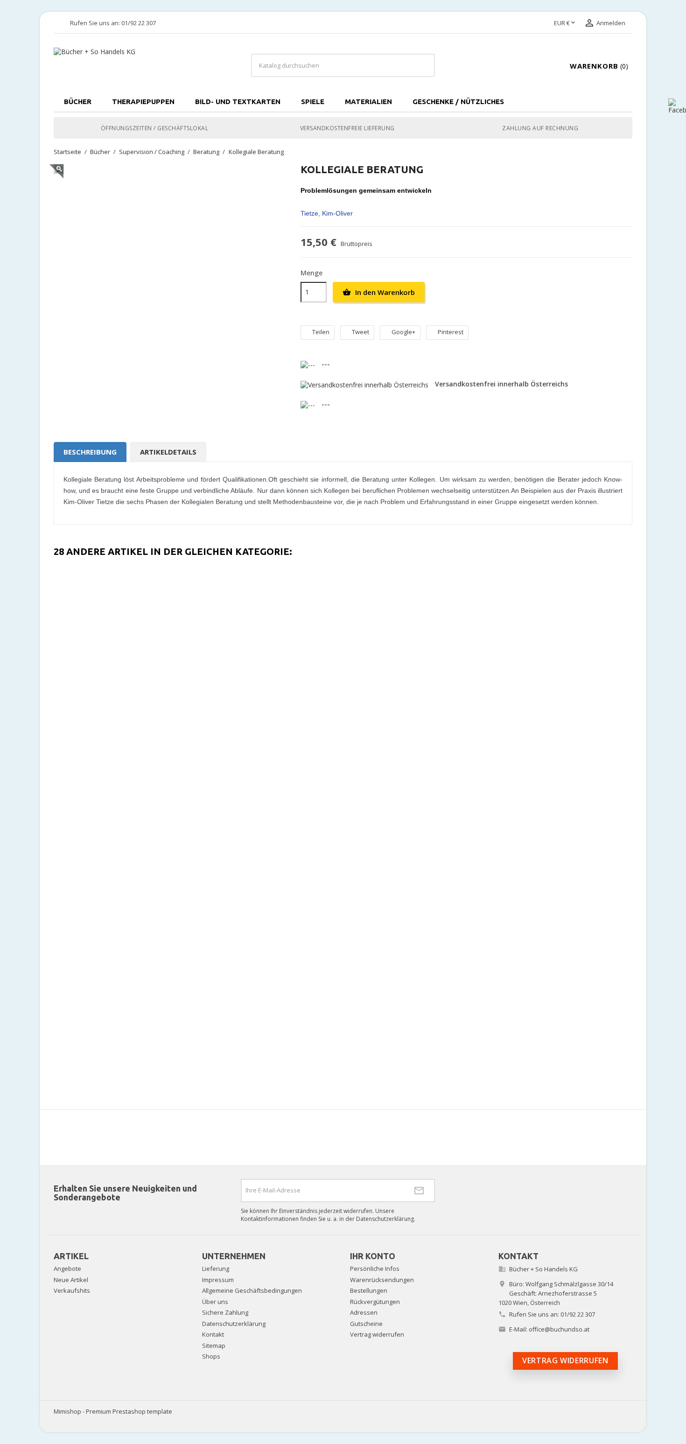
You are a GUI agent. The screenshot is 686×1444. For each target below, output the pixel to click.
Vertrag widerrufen (377, 1334)
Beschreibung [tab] (90, 451)
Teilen (320, 332)
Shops (211, 1356)
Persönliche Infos (374, 1268)
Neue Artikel (71, 1280)
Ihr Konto (372, 1256)
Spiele (312, 101)
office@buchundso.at (559, 1329)
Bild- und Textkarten (237, 101)
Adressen (364, 1312)
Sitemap (213, 1345)
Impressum (218, 1280)
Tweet (360, 332)
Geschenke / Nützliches (458, 101)
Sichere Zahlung (225, 1312)
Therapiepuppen (143, 101)
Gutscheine (366, 1323)
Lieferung (215, 1268)
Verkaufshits (72, 1290)
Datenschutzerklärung (234, 1323)
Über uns (215, 1301)
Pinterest (450, 332)
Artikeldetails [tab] (168, 451)
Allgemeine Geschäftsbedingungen (252, 1290)
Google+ (403, 332)
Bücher (77, 101)
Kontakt (213, 1334)
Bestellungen (368, 1290)
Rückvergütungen (375, 1301)
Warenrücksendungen (382, 1280)
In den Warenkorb (379, 292)
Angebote (67, 1268)
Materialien (368, 101)
